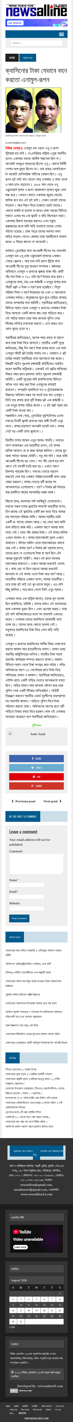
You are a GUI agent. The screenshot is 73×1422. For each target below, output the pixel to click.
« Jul (12, 1327)
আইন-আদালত (46, 1406)
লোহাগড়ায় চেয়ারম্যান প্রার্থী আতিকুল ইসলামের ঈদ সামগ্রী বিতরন (36, 1042)
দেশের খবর (60, 1406)
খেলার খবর (13, 1409)
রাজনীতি (25, 1406)
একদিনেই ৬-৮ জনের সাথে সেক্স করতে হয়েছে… (28, 1117)
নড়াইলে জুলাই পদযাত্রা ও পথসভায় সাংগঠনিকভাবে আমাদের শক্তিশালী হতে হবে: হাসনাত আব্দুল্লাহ (33, 1014)
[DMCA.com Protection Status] (21, 1391)
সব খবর (58, 1409)
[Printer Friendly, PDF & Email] (36, 725)
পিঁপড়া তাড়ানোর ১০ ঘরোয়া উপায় (20, 1069)
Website (14, 903)
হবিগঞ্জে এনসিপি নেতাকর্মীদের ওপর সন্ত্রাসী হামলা (28, 972)
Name (13, 880)
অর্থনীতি (34, 1406)
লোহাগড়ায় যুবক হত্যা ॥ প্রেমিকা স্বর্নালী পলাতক (28, 1074)
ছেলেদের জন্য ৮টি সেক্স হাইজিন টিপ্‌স (23, 1112)
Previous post (25, 801)
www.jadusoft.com (50, 1386)
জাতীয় (16, 1406)
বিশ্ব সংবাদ (25, 1409)
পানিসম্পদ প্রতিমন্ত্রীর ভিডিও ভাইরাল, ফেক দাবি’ (28, 963)
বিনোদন (48, 1409)
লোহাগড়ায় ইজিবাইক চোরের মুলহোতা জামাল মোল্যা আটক (32, 1033)
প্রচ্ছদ (7, 1406)
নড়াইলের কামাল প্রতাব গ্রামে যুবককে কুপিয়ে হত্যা (29, 1126)
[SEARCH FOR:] (36, 42)
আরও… (12, 1413)
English (22, 1413)
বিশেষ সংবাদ (37, 1409)
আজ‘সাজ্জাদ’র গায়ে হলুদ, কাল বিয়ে (21, 1025)
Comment (16, 851)
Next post (51, 801)
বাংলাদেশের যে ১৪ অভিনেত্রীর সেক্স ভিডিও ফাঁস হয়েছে (31, 1098)
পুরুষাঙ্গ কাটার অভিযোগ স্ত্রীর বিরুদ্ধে (22, 994)
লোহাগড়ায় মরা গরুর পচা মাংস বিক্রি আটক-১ (26, 1122)
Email (13, 891)
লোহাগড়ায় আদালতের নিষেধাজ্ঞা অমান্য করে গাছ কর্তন (31, 1003)
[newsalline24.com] (36, 10)
